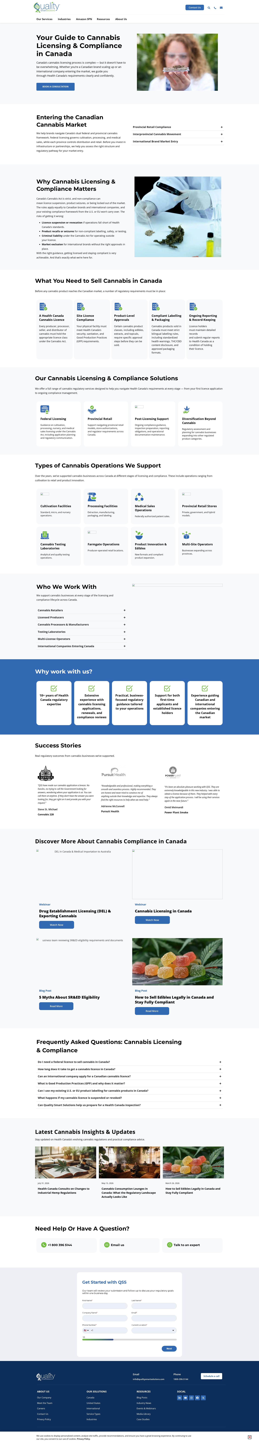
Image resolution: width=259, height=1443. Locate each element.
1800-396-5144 (180, 1379)
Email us (117, 1245)
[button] (249, 1437)
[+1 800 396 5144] (44, 1244)
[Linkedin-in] (179, 1397)
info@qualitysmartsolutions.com (148, 1379)
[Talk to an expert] (169, 1244)
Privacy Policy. (83, 1438)
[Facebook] (197, 1397)
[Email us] (107, 1244)
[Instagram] (191, 1397)
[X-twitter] (203, 1397)
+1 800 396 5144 (60, 1245)
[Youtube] (185, 1397)
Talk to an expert (187, 1245)
